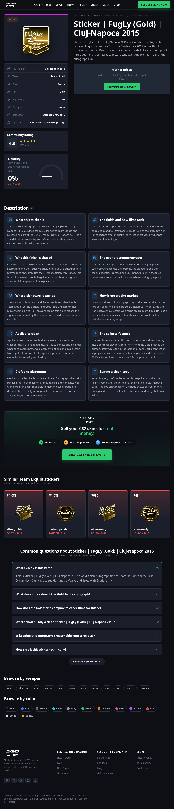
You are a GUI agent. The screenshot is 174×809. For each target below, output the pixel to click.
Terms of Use (144, 762)
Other (117, 5)
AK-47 (9, 688)
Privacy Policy (144, 757)
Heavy (70, 5)
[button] (36, 37)
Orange (106, 708)
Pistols (36, 5)
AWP (83, 688)
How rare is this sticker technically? (41, 649)
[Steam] (21, 780)
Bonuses (102, 762)
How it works (64, 757)
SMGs (59, 5)
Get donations (105, 773)
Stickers (93, 15)
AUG (118, 688)
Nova (107, 688)
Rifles (48, 5)
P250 (36, 688)
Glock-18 (23, 688)
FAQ (59, 762)
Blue (27, 708)
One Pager (63, 768)
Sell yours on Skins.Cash (121, 86)
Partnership (103, 757)
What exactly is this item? (34, 568)
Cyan (59, 708)
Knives (82, 5)
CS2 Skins (79, 15)
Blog (99, 768)
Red (152, 708)
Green (88, 708)
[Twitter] (14, 780)
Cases (106, 5)
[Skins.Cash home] (11, 5)
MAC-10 (49, 688)
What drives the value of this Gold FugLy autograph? (53, 594)
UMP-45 (145, 688)
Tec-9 (95, 688)
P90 (61, 688)
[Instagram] (28, 780)
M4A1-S (130, 688)
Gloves (94, 5)
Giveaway (62, 773)
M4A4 (72, 688)
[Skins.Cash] (27, 753)
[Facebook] (7, 780)
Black (13, 708)
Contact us (143, 768)
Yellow (29, 715)
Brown (43, 708)
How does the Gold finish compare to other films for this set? (59, 608)
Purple (137, 708)
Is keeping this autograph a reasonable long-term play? (55, 636)
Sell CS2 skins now (154, 4)
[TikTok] (35, 780)
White (13, 715)
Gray (73, 708)
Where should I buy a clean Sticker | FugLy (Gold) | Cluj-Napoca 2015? (65, 622)
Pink (121, 708)
